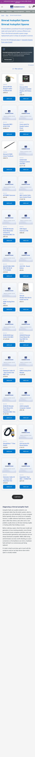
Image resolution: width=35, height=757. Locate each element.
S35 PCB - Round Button (25, 267)
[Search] (29, 7)
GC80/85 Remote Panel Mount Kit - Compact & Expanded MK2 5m (9, 231)
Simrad (5, 84)
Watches (28, 11)
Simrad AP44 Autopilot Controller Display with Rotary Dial (26, 90)
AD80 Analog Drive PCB (9, 302)
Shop (7, 15)
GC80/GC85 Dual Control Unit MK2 (8, 336)
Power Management (19, 11)
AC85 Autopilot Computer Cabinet (25, 407)
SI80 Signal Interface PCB (24, 229)
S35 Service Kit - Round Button (25, 444)
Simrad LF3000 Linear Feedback (8, 155)
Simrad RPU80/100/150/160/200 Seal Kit (25, 297)
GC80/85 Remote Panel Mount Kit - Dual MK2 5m (25, 337)
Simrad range (15, 40)
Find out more (8, 59)
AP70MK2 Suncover (9, 195)
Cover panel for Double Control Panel (24, 126)
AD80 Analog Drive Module (25, 371)
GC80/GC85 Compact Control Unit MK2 (25, 162)
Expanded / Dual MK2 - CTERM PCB (25, 478)
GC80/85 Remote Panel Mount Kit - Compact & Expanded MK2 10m (9, 409)
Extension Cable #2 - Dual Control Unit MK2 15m (9, 372)
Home (2, 11)
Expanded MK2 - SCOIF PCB (8, 125)
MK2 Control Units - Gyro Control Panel (25, 196)
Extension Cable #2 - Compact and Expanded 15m (9, 479)
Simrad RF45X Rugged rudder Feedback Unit (7, 88)
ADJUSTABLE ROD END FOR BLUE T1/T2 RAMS (8, 268)
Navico (5, 122)
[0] (32, 7)
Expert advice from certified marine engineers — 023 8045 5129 (20, 2)
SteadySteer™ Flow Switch (9, 444)
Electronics (9, 11)
